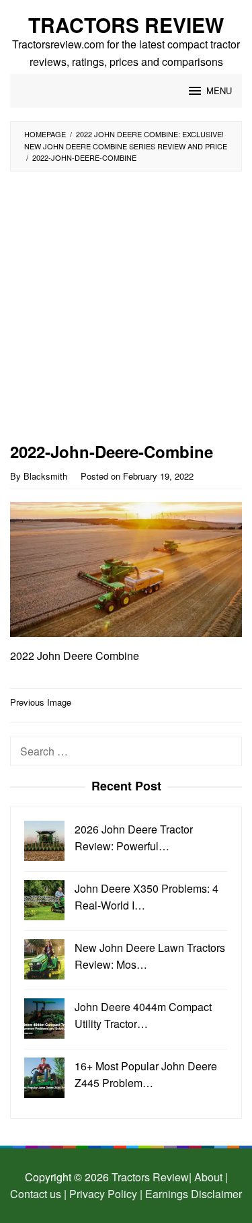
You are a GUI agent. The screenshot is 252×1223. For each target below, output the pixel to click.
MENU (219, 90)
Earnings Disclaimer (192, 1193)
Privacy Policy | (104, 1193)
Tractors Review (126, 24)
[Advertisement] (126, 311)
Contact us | (38, 1193)
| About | (208, 1177)
